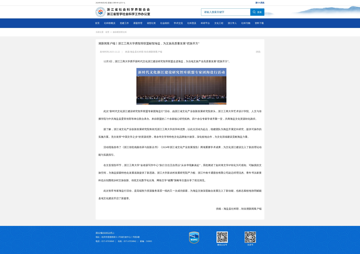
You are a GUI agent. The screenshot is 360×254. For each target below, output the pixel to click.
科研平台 (205, 23)
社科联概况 (109, 23)
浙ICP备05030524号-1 (105, 233)
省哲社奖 (151, 23)
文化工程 (218, 23)
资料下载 (259, 23)
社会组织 (164, 23)
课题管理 (137, 23)
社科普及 (191, 23)
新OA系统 (260, 3)
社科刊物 (245, 23)
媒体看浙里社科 (120, 32)
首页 (97, 23)
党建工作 (124, 23)
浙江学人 (232, 23)
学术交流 (178, 23)
